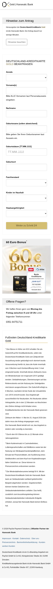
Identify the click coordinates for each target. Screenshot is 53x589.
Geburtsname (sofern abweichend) (21, 123)
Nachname (11, 108)
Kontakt (16, 539)
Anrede (9, 72)
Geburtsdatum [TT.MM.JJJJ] (19, 146)
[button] (46, 20)
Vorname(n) (11, 85)
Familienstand (12, 177)
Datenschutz (25, 539)
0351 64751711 (14, 322)
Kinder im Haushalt (15, 193)
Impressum (6, 539)
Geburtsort (11, 162)
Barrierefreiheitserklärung (27, 542)
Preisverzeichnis (8, 542)
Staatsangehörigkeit (15, 208)
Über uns (35, 539)
